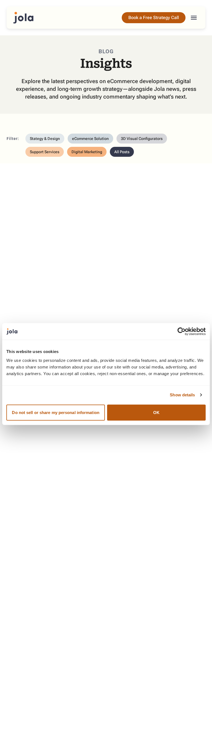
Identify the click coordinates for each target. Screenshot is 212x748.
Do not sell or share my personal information (55, 412)
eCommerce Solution (90, 138)
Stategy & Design (45, 138)
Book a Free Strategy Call (153, 17)
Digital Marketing (86, 152)
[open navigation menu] (194, 18)
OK (156, 412)
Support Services (44, 152)
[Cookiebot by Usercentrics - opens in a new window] (181, 331)
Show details (182, 394)
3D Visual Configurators (142, 138)
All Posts (121, 152)
